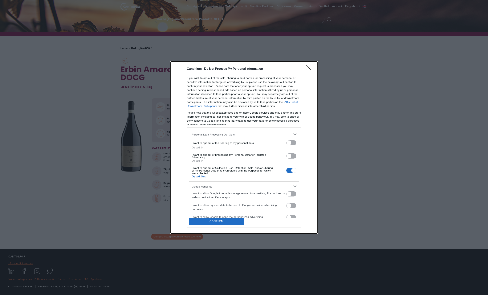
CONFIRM (216, 221)
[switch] (291, 142)
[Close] (310, 69)
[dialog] (244, 147)
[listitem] (244, 134)
